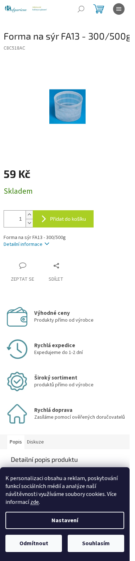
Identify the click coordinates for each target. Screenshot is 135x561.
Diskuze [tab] (35, 442)
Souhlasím (96, 543)
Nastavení (64, 520)
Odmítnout (33, 543)
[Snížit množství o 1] (29, 223)
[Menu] (119, 9)
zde (34, 502)
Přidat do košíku (68, 219)
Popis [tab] (16, 442)
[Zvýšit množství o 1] (29, 215)
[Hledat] (81, 9)
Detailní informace (23, 244)
